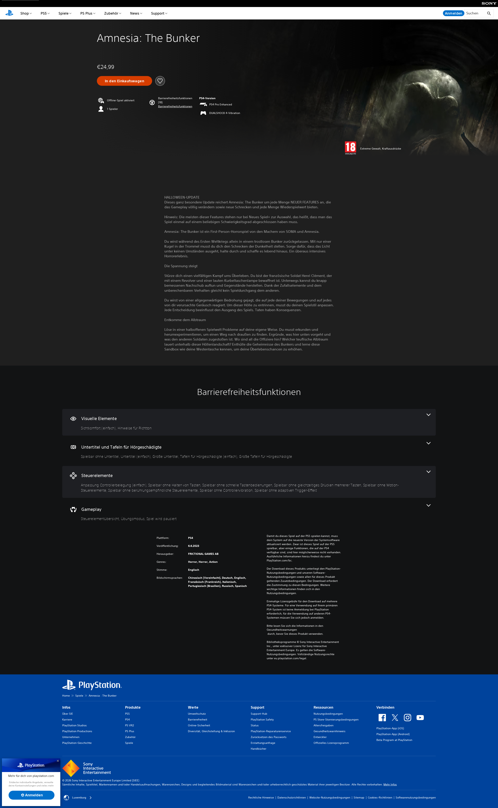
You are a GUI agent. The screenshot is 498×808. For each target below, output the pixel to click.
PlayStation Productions (77, 731)
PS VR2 (129, 725)
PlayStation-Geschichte (77, 743)
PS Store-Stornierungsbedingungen (336, 719)
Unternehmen (70, 737)
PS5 (44, 13)
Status (255, 725)
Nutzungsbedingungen (328, 713)
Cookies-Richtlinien (380, 797)
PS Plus (86, 13)
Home (66, 695)
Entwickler (320, 737)
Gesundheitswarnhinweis (329, 731)
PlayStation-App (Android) (392, 734)
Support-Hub (259, 713)
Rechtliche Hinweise (261, 797)
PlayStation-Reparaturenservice (271, 731)
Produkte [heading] (133, 707)
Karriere (67, 719)
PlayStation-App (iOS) (390, 728)
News (134, 13)
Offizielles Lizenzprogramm (331, 743)
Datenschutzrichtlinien (291, 797)
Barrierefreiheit (197, 719)
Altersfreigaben (323, 725)
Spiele (63, 13)
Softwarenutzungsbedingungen (416, 797)
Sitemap (359, 797)
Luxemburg (79, 797)
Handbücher (258, 748)
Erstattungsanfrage (263, 743)
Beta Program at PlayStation (394, 740)
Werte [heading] (193, 707)
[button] (175, 106)
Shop (24, 13)
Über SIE (67, 713)
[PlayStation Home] (9, 13)
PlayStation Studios (74, 725)
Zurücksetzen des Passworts (269, 737)
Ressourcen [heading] (323, 707)
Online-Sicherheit (199, 725)
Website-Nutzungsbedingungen (329, 797)
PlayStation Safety (262, 719)
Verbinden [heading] (385, 707)
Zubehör (111, 13)
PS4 (127, 719)
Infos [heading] (66, 707)
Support (157, 13)
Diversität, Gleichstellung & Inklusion (211, 731)
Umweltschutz (197, 713)
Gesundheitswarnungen (282, 629)
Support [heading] (257, 707)
